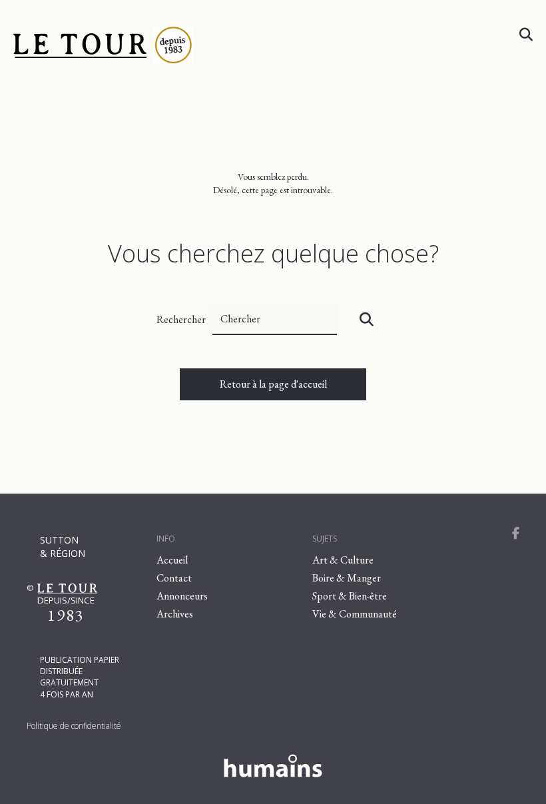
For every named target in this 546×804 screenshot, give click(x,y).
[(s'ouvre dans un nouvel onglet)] (273, 763)
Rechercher (181, 319)
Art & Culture (343, 560)
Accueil (172, 560)
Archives (174, 614)
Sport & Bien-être (349, 596)
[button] (367, 319)
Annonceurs (182, 596)
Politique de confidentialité (74, 725)
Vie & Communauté (354, 614)
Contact (174, 578)
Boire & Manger (346, 578)
